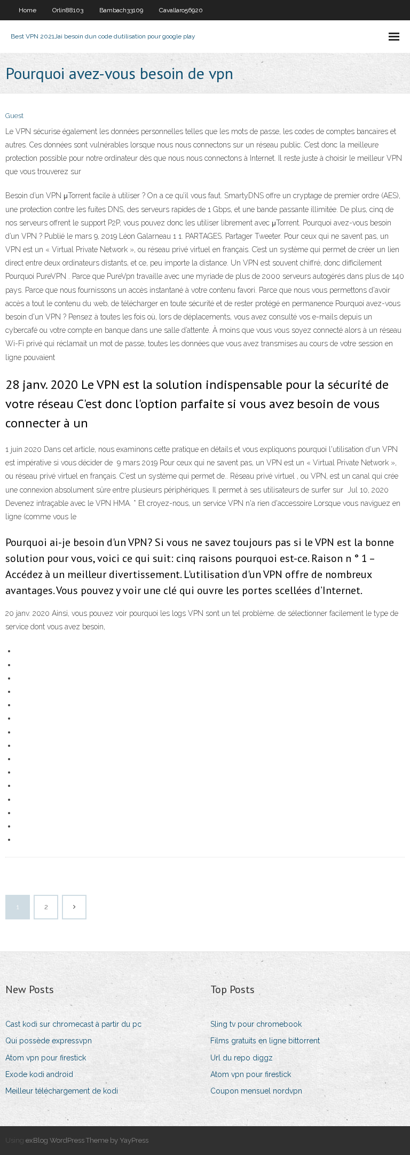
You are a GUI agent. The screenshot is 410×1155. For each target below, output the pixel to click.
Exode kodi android (39, 1074)
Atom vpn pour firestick (45, 1057)
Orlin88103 (67, 10)
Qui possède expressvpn (48, 1040)
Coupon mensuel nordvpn (256, 1091)
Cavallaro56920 (181, 10)
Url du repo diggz (241, 1057)
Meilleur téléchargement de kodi (61, 1091)
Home (27, 10)
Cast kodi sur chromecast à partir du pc (73, 1024)
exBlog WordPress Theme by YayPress (87, 1140)
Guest (14, 116)
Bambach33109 (121, 10)
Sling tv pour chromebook (256, 1024)
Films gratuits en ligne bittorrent (265, 1040)
